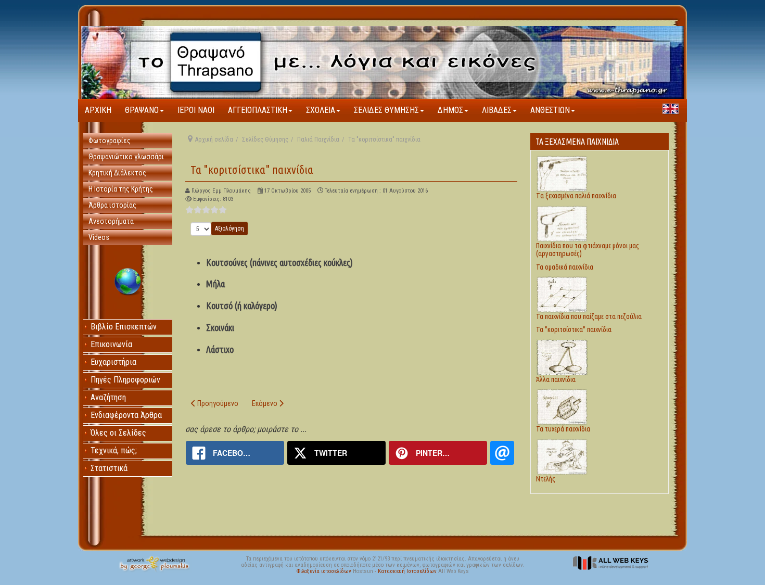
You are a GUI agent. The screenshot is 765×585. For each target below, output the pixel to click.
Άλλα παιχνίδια (556, 379)
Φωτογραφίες (109, 140)
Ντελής (545, 479)
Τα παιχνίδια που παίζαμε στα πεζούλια (589, 316)
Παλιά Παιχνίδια (318, 139)
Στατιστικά (109, 468)
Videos (98, 237)
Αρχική (98, 110)
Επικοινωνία (111, 344)
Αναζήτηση (108, 397)
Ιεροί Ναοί (195, 110)
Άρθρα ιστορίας (112, 205)
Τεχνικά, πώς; (114, 450)
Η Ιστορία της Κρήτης (120, 189)
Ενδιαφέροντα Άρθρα (126, 415)
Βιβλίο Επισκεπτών (124, 327)
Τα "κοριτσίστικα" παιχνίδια (251, 169)
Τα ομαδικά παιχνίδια (564, 267)
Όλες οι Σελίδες (118, 433)
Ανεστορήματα (111, 221)
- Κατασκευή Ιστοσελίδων (406, 571)
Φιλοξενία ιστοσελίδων (325, 571)
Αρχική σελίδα (214, 139)
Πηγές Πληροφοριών (125, 380)
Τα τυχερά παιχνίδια (563, 429)
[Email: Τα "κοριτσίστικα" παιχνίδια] (502, 453)
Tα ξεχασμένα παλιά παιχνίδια (576, 196)
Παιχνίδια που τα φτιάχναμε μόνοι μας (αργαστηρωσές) (587, 249)
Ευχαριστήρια (113, 362)
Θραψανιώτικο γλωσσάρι (126, 156)
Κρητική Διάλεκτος (117, 173)
